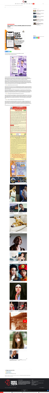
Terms (12, 387)
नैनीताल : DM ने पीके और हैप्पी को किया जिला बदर (31, 392)
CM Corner (9, 24)
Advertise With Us (10, 387)
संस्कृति (17, 3)
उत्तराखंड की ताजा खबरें (28, 375)
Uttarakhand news (18, 375)
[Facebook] (5, 51)
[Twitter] (9, 51)
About (5, 387)
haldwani (7, 375)
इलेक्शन (24, 3)
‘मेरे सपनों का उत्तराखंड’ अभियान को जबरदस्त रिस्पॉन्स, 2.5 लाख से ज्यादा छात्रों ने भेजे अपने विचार (17, 392)
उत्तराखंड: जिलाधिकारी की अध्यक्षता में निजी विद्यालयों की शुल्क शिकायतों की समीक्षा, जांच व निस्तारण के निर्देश (40, 24)
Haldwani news (9, 375)
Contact (7, 387)
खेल (19, 3)
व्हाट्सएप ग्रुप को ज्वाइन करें (8, 371)
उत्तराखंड (15, 3)
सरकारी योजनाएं (22, 3)
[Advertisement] (18, 365)
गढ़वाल (13, 24)
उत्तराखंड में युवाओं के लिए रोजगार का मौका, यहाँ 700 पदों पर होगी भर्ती (42, 392)
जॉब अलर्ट (27, 3)
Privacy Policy (15, 387)
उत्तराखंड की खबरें (24, 375)
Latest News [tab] (35, 8)
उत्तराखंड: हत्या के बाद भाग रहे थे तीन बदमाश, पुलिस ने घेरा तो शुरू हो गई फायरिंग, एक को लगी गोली (40, 20)
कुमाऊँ (12, 24)
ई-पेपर (33, 3)
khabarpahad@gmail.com (35, 384)
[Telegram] (8, 51)
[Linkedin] (6, 51)
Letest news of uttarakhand (13, 375)
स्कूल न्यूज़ (29, 3)
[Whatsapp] (10, 51)
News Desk (38, 14)
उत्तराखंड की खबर (21, 375)
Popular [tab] (38, 8)
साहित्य (31, 3)
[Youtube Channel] (38, 37)
